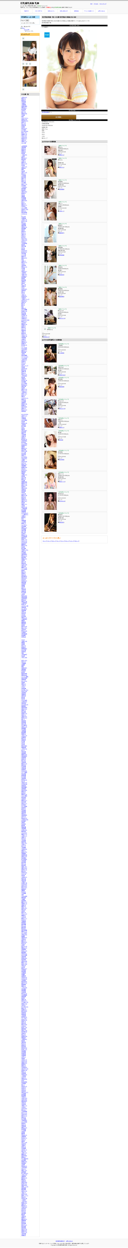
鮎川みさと (24, 252)
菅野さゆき (24, 200)
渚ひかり (23, 1169)
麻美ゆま (23, 333)
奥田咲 (23, 278)
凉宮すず (23, 965)
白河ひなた (24, 289)
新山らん (23, 373)
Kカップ (67, 541)
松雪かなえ (24, 1183)
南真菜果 (23, 996)
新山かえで (24, 409)
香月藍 (23, 165)
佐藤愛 (23, 665)
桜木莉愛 (23, 280)
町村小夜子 (24, 746)
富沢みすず (24, 1048)
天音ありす (24, 1060)
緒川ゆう (23, 241)
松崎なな (23, 734)
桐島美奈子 (24, 1101)
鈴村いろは (24, 964)
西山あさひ (24, 818)
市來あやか (24, 1074)
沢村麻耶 (23, 810)
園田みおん (24, 942)
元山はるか (24, 458)
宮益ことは (24, 1030)
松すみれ (23, 312)
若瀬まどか (24, 713)
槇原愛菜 (23, 900)
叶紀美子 (23, 824)
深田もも (23, 551)
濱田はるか (24, 1185)
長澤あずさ (24, 296)
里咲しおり (24, 908)
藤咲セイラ (24, 931)
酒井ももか (24, 868)
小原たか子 (24, 1174)
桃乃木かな (24, 1017)
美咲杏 (23, 1141)
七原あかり (24, 877)
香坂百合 (23, 1090)
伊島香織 (61, 255)
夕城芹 (23, 945)
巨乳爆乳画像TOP (60, 1241)
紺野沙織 (23, 880)
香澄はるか (24, 958)
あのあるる (24, 250)
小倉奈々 (23, 103)
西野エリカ (24, 1127)
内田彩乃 (23, 1096)
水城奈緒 (23, 218)
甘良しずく (24, 843)
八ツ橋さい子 (24, 1002)
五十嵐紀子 (24, 725)
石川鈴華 (23, 766)
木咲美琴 (23, 265)
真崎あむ (23, 168)
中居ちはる (24, 564)
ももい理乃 (24, 796)
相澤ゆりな (24, 1020)
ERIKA (23, 264)
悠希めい (23, 573)
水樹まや (23, 1102)
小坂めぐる (24, 219)
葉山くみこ (24, 628)
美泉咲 (23, 644)
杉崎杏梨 (23, 757)
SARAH (23, 614)
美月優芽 (23, 381)
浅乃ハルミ (24, 135)
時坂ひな (23, 399)
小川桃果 (23, 893)
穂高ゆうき (24, 869)
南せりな (23, 645)
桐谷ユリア (24, 258)
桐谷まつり (24, 1116)
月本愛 (23, 1164)
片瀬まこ (23, 160)
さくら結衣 (24, 569)
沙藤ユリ (23, 331)
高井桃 (23, 476)
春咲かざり (24, 852)
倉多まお (23, 765)
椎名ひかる (24, 545)
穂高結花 (23, 1014)
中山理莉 (23, 729)
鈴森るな (23, 1045)
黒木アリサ (24, 163)
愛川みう (23, 174)
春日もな (23, 738)
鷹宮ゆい (23, 1179)
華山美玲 (23, 712)
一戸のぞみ (24, 987)
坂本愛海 (61, 189)
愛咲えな (61, 155)
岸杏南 (23, 1132)
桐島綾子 (23, 1037)
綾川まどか (24, 993)
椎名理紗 (23, 557)
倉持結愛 (23, 775)
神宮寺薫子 (24, 787)
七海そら (23, 685)
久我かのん (24, 830)
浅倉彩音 (23, 520)
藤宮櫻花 (61, 296)
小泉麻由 (23, 663)
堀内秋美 (23, 841)
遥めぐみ (23, 561)
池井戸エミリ (24, 1092)
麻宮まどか (24, 763)
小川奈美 (23, 175)
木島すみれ (62, 375)
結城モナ (23, 325)
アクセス (96, 3)
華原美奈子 (24, 981)
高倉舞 (23, 585)
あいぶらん (24, 681)
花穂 (22, 894)
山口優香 (23, 1160)
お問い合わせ (101, 11)
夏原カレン (24, 157)
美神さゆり (24, 667)
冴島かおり (24, 716)
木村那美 (23, 778)
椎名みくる (24, 535)
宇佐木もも (24, 977)
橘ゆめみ (23, 563)
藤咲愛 (23, 1133)
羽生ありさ (24, 1135)
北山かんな (24, 1061)
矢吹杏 (23, 492)
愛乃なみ (23, 370)
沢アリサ (23, 328)
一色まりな (24, 748)
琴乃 (22, 519)
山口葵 (23, 967)
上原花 (23, 594)
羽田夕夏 (23, 530)
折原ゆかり (24, 580)
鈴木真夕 (23, 805)
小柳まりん (24, 275)
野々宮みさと (24, 1173)
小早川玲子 (24, 1167)
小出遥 (23, 269)
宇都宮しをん (24, 550)
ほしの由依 (24, 348)
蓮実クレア (24, 527)
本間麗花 (23, 949)
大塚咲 (23, 460)
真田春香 (23, 491)
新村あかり (24, 1166)
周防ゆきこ (24, 107)
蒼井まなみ (24, 626)
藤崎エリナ (24, 567)
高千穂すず (24, 1031)
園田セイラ (24, 948)
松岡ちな (23, 759)
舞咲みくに (24, 448)
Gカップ (49, 541)
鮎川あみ (23, 442)
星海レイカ (24, 539)
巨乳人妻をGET (64, 11)
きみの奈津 (24, 896)
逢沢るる (23, 909)
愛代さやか (24, 1024)
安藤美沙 (23, 694)
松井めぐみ (24, 423)
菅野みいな (24, 227)
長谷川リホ (24, 507)
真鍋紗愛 (23, 314)
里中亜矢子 (24, 576)
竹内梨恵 (23, 1148)
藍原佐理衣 (24, 1082)
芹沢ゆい (23, 206)
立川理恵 (23, 529)
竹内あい (23, 110)
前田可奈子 (24, 1155)
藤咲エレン (24, 1219)
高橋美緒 (23, 679)
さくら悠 (23, 452)
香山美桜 (23, 774)
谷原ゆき (23, 1088)
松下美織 (23, 1118)
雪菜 (22, 653)
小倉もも (23, 294)
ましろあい (24, 1018)
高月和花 (61, 459)
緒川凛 (23, 697)
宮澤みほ (23, 637)
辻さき (23, 293)
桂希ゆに (23, 1064)
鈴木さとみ (24, 221)
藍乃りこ (23, 233)
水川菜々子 (24, 315)
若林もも (23, 710)
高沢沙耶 (23, 449)
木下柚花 (23, 129)
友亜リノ (23, 455)
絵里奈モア (24, 445)
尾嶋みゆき (24, 1231)
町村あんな (46, 337)
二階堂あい (24, 392)
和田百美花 (24, 707)
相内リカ (23, 178)
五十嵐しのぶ (24, 690)
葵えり (23, 1085)
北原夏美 (23, 224)
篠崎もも (23, 1154)
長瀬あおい (24, 1009)
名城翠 (23, 974)
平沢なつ (23, 1089)
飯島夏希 (23, 732)
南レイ (23, 719)
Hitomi (23, 194)
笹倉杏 (23, 1058)
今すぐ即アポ (38, 11)
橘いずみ (23, 532)
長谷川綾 (23, 751)
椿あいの (23, 1008)
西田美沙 (23, 623)
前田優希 (23, 228)
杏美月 (23, 230)
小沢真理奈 (24, 243)
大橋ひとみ (24, 641)
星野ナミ (23, 433)
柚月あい (23, 793)
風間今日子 (24, 754)
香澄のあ (23, 125)
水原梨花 (23, 970)
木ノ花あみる (24, 1158)
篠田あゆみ (24, 675)
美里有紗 (23, 583)
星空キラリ (24, 1001)
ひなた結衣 (24, 700)
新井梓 (23, 998)
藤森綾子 (23, 544)
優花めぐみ (24, 324)
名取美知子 (24, 815)
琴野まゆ (23, 566)
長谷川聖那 (24, 355)
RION (22, 1080)
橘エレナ (23, 588)
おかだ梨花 (24, 420)
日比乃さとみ (24, 1068)
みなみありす (24, 704)
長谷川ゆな (24, 790)
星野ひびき (24, 856)
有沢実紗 (23, 858)
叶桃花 (23, 126)
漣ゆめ (23, 283)
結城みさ (23, 343)
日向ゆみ (23, 629)
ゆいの (23, 781)
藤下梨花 (23, 426)
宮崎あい (23, 281)
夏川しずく (24, 132)
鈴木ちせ (23, 943)
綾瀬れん (23, 405)
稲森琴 (23, 473)
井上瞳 (23, 741)
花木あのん (24, 300)
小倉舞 (23, 899)
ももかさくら (24, 398)
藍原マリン (24, 968)
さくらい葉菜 (24, 676)
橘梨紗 (23, 620)
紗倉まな (23, 151)
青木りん (23, 203)
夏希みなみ (24, 794)
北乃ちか (23, 340)
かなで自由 (24, 1121)
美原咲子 (23, 769)
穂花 (22, 116)
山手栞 (23, 744)
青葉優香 (23, 728)
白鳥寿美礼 (24, 440)
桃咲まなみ (24, 488)
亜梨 (22, 169)
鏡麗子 (23, 570)
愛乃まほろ (24, 1011)
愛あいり (23, 180)
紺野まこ (23, 850)
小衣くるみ (24, 657)
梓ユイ (23, 750)
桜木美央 (23, 1046)
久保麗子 (23, 632)
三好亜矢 (23, 980)
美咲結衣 (23, 785)
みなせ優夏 (24, 309)
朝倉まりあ (24, 601)
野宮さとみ (24, 631)
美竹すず (23, 816)
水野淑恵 (23, 828)
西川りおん (24, 887)
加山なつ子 (24, 1229)
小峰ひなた (24, 274)
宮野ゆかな (24, 937)
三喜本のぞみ (24, 819)
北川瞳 (23, 268)
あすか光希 (24, 955)
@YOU (23, 687)
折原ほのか (24, 872)
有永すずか (24, 239)
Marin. (23, 427)
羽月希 (23, 421)
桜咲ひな (23, 1065)
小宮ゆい (23, 1107)
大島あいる (24, 336)
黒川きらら (24, 128)
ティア (23, 346)
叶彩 (22, 259)
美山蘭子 (23, 635)
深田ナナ (23, 1204)
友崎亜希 (23, 511)
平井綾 (23, 115)
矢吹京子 (23, 613)
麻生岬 (23, 249)
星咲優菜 (23, 990)
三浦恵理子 (24, 603)
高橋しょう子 (24, 1186)
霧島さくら (24, 834)
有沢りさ (23, 662)
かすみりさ (24, 213)
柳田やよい (24, 800)
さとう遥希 (24, 208)
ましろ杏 (23, 143)
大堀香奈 (23, 418)
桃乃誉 (23, 698)
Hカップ (54, 541)
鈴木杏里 (23, 109)
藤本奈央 (23, 831)
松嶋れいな (24, 134)
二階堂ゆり (24, 1039)
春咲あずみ (24, 113)
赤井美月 (23, 411)
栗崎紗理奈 (24, 482)
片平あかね (24, 784)
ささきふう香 (24, 606)
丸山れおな (24, 884)
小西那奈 (23, 104)
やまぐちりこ (24, 118)
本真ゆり (23, 361)
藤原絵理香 (24, 673)
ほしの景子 (24, 933)
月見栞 (23, 505)
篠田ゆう (23, 327)
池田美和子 (24, 554)
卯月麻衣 (23, 185)
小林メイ (61, 211)
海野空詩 (23, 1042)
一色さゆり (24, 1201)
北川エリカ (24, 541)
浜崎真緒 (23, 337)
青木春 (61, 440)
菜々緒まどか (24, 1006)
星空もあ (23, 878)
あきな (23, 247)
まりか (23, 639)
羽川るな (23, 1211)
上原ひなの (24, 1098)
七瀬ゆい (23, 516)
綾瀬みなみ (24, 467)
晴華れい (23, 1217)
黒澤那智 (23, 1129)
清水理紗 (23, 1213)
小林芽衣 (23, 272)
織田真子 (61, 233)
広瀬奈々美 (24, 883)
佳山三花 (23, 477)
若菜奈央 (61, 274)
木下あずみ (24, 542)
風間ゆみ (23, 330)
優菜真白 (23, 706)
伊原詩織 (23, 688)
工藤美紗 (23, 921)
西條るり (23, 150)
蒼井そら (23, 211)
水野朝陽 (23, 731)
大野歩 (23, 354)
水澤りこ (23, 1057)
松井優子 (23, 821)
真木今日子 (24, 407)
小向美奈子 (24, 654)
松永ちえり (24, 595)
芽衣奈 (23, 502)
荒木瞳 (23, 367)
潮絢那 (23, 890)
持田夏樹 (23, 465)
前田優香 (23, 188)
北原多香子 (24, 598)
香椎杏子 (23, 740)
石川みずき (24, 771)
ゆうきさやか (24, 414)
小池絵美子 (24, 619)
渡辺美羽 (23, 720)
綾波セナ (23, 100)
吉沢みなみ (24, 461)
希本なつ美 (24, 451)
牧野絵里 (23, 747)
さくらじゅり (24, 356)
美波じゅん (24, 393)
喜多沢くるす (24, 209)
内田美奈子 (24, 756)
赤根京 (23, 822)
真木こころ (24, 184)
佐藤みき (23, 286)
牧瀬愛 (23, 936)
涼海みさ (23, 1033)
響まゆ (23, 303)
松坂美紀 (23, 1163)
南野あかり (24, 342)
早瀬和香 (23, 1054)
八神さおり (24, 1207)
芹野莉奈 (23, 1126)
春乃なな (23, 1043)
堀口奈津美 (24, 212)
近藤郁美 (23, 975)
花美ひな (23, 302)
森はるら (23, 871)
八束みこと (24, 835)
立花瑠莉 (23, 1083)
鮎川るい (23, 237)
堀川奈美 (23, 862)
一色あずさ (24, 154)
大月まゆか (24, 349)
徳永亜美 (23, 971)
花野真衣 (23, 669)
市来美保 (23, 762)
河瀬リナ (23, 261)
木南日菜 (23, 768)
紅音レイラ (24, 1049)
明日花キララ (24, 121)
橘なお (23, 292)
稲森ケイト (24, 504)
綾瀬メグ (23, 523)
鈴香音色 (23, 197)
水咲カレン (24, 317)
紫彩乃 (23, 396)
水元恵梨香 (24, 995)
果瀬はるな (24, 1203)
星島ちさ (23, 308)
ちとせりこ (24, 524)
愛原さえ (23, 98)
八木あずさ (24, 701)
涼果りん (23, 611)
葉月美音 (23, 1226)
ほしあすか (24, 608)
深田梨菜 (23, 788)
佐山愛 (23, 171)
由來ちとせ (24, 1191)
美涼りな (23, 1124)
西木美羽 (23, 797)
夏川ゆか (23, 928)
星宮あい (23, 517)
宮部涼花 (23, 703)
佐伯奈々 (23, 533)
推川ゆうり (24, 1138)
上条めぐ (23, 339)
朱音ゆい (23, 486)
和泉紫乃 (23, 922)
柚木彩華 (23, 432)
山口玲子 (23, 323)
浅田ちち (61, 427)
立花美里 (23, 992)
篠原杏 (23, 429)
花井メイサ (24, 172)
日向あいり (24, 1149)
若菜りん (23, 715)
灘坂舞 (23, 196)
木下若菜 (23, 401)
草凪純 (23, 682)
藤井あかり (24, 1205)
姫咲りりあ (24, 485)
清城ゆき (23, 1235)
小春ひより (24, 1152)
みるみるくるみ (25, 320)
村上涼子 (23, 216)
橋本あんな (24, 1177)
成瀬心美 (23, 371)
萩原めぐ (23, 647)
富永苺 (23, 547)
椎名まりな (24, 555)
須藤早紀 (23, 1176)
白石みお (23, 1026)
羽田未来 (23, 812)
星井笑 (23, 1040)
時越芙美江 (24, 648)
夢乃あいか (24, 439)
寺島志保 (23, 607)
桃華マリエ (24, 389)
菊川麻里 (23, 1095)
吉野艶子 (23, 402)
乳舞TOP (26, 11)
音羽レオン (24, 464)
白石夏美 (23, 552)
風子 (22, 306)
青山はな (23, 1034)
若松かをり (24, 709)
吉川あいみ (24, 380)
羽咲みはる (24, 1079)
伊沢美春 (23, 253)
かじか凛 (23, 255)
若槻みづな (24, 1003)
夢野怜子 (23, 538)
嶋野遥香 (23, 897)
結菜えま (23, 1021)
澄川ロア (23, 838)
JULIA (22, 287)
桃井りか (23, 940)
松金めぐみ (24, 311)
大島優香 (23, 847)
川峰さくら (24, 1105)
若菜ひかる (24, 119)
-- (21, 215)
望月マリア (24, 983)
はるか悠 (23, 494)
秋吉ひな (23, 498)
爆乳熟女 (76, 11)
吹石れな (23, 920)
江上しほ (23, 874)
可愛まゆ (23, 1216)
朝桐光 (23, 446)
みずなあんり (24, 513)
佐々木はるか (24, 131)
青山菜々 (23, 190)
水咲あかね (24, 782)
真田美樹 (61, 386)
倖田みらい (24, 271)
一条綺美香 (24, 508)
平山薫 (23, 480)
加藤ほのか (24, 1063)
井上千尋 (23, 650)
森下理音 (23, 548)
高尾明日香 (24, 855)
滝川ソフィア (24, 365)
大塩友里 (23, 1015)
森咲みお (23, 791)
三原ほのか (24, 849)
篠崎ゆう (23, 915)
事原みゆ (23, 600)
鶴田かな (23, 256)
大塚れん (23, 844)
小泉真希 (23, 435)
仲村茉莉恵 (24, 634)
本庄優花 (23, 989)
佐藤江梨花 (24, 106)
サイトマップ (103, 3)
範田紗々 (23, 193)
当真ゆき (23, 489)
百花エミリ (24, 334)
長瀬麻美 (23, 737)
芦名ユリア (24, 914)
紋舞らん (23, 162)
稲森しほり (24, 866)
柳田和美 (23, 1029)
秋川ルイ (23, 809)
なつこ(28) (26, 29)
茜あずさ (23, 572)
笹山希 (23, 656)
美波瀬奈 (23, 1051)
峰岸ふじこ (24, 918)
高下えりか (24, 1113)
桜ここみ (23, 284)
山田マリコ (24, 415)
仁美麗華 (23, 1093)
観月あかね (24, 384)
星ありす (23, 181)
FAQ (91, 3)
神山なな (23, 1117)
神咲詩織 (23, 225)
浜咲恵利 (23, 692)
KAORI (23, 364)
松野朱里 (23, 1172)
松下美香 (23, 777)
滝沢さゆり (24, 430)
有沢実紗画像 (45, 112)
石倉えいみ (24, 726)
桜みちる (23, 863)
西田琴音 (23, 1228)
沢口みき (23, 579)
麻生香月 (61, 522)
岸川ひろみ (24, 691)
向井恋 (23, 387)
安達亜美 (23, 1055)
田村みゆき (24, 577)
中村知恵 (23, 860)
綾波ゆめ (23, 889)
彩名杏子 (23, 670)
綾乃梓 (23, 672)
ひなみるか (24, 833)
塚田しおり (24, 1170)
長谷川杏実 (24, 678)
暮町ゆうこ (24, 351)
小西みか (23, 881)
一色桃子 (23, 1200)
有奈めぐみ (24, 1070)
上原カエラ (24, 97)
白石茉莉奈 (24, 536)
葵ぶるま (23, 124)
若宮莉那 (23, 722)
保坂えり (23, 408)
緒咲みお (23, 813)
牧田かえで (24, 718)
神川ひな (23, 1210)
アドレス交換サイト (89, 11)
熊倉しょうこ (24, 1195)
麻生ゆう (23, 1222)
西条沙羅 (23, 827)
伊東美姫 (23, 101)
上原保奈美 (24, 146)
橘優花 (23, 642)
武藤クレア (24, 141)
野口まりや (62, 318)
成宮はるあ (24, 961)
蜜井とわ (23, 912)
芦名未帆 (23, 526)
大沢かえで (24, 240)
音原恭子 (23, 807)
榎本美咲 (23, 1189)
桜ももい (23, 1110)
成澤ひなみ (24, 1194)
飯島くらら (24, 962)
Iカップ (58, 541)
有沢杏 (23, 875)
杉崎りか (23, 1146)
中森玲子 (23, 297)
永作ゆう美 (24, 1198)
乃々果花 (23, 182)
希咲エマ (23, 684)
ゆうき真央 (24, 383)
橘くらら (23, 112)
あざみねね (24, 457)
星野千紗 (23, 695)
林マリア (23, 846)
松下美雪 (23, 592)
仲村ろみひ (24, 191)
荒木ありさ (24, 1086)
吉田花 (23, 911)
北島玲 (23, 560)
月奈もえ (23, 417)
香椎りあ (23, 999)
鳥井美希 (23, 1223)
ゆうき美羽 (24, 443)
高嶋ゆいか (24, 903)
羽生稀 (23, 586)
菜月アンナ (24, 374)
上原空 (23, 156)
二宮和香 (61, 353)
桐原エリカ (24, 266)
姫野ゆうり (24, 483)
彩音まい (23, 236)
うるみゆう (24, 187)
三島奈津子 (24, 1120)
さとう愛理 (24, 772)
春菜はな (23, 149)
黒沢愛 (23, 153)
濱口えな (61, 167)
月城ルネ (23, 436)
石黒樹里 (23, 1073)
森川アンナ (24, 1225)
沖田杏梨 (23, 147)
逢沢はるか (24, 886)
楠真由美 (23, 622)
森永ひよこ (24, 321)
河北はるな (24, 1114)
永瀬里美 (23, 973)
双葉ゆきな (24, 1161)
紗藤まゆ (23, 591)
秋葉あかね (24, 1036)
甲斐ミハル (24, 1232)
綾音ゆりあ (24, 404)
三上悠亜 (23, 1130)
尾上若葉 (23, 510)
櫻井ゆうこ (24, 205)
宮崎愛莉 (23, 853)
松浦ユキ (23, 604)
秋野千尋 (23, 386)
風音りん (23, 986)
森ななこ (23, 222)
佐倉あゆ (23, 1144)
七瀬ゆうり (24, 474)
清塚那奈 (23, 1136)
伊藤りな (23, 905)
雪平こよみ (24, 1142)
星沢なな (23, 496)
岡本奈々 (23, 1123)
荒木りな (23, 575)
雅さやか (23, 760)
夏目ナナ (23, 479)
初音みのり (24, 138)
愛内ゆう (23, 231)
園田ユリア (24, 902)
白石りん (23, 1139)
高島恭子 (23, 290)
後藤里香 (23, 1220)
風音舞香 (23, 984)
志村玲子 (23, 799)
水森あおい (24, 318)
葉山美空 (23, 865)
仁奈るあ (23, 917)
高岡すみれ (24, 1182)
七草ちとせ (24, 735)
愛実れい (23, 1157)
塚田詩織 (23, 582)
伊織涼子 (23, 379)
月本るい (23, 1005)
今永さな (23, 1077)
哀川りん (23, 362)
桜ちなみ (23, 925)
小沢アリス (24, 166)
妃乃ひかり (24, 470)
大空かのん (24, 137)
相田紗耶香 (24, 597)
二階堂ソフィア (25, 299)
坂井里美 (23, 959)
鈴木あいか (24, 345)
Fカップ (45, 541)
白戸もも (23, 463)
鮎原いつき (24, 1027)
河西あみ (23, 939)
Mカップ (77, 541)
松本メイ (23, 395)
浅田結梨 (23, 956)
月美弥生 (23, 1104)
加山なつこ (24, 803)
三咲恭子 (23, 424)
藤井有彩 (23, 927)
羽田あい (23, 437)
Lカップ (72, 541)
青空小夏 (23, 246)
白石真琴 (23, 1052)
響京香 (23, 1214)
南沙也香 (23, 802)
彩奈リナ (23, 1071)
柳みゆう (23, 1197)
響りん (23, 305)
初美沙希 (23, 352)
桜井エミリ (24, 262)
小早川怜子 (24, 376)
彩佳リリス (62, 481)
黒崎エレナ (24, 617)
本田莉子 (23, 651)
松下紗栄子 (24, 859)
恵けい (23, 202)
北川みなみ (62, 501)
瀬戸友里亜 (24, 930)
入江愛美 (23, 522)
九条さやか (24, 1099)
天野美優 (23, 1233)
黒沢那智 (23, 454)
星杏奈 (23, 625)
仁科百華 (23, 199)
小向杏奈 (23, 840)
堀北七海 (23, 723)
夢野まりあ (24, 495)
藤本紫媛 (23, 924)
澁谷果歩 (23, 753)
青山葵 (23, 377)
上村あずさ (24, 359)
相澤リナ (23, 122)
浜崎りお (23, 140)
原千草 (23, 743)
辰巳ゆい (23, 468)
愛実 (22, 666)
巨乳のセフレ (51, 11)
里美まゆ (23, 1023)
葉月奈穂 (23, 177)
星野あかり (24, 499)
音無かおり (24, 558)
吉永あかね (24, 368)
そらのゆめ (24, 358)
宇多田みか (24, 1067)
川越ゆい (23, 1145)
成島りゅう (24, 501)
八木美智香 (24, 1111)
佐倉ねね (23, 1180)
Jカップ (63, 541)
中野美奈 (23, 589)
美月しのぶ (24, 660)
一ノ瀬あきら (24, 514)
